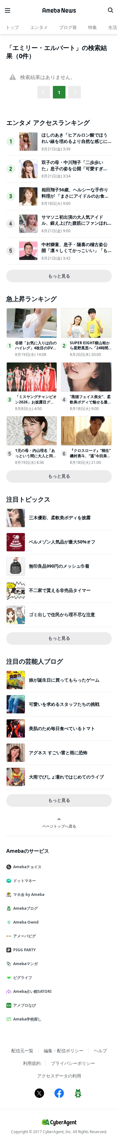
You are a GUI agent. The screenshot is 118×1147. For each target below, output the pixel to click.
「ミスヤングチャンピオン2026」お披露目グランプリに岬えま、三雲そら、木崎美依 (36, 404)
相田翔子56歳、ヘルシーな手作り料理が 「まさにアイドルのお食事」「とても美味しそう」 (75, 196)
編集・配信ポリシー (63, 1051)
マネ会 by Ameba (28, 894)
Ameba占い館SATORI (32, 991)
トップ (12, 27)
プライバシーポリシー (73, 1063)
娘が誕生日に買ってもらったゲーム (64, 680)
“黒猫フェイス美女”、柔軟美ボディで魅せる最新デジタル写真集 (90, 402)
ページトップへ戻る (59, 826)
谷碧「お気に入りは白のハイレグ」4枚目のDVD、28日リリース (36, 348)
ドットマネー (24, 880)
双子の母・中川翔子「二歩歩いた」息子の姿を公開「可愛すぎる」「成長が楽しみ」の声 (72, 168)
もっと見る (59, 276)
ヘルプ (100, 1051)
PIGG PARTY (24, 950)
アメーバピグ (24, 936)
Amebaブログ (25, 908)
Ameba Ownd (26, 922)
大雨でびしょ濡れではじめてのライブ (66, 777)
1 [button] (59, 92)
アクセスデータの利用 (59, 1076)
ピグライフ (22, 977)
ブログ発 (68, 27)
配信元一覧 (22, 1051)
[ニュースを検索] (110, 10)
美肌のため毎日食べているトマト (62, 728)
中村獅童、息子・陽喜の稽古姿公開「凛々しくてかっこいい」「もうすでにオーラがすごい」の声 (75, 250)
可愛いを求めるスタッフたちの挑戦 (64, 704)
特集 (92, 27)
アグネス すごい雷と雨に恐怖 (58, 753)
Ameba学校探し (27, 1019)
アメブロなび (24, 1005)
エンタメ (39, 27)
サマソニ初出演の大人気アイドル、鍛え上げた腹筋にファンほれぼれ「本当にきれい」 (75, 223)
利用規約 (32, 1063)
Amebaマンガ (25, 963)
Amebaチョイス (27, 866)
